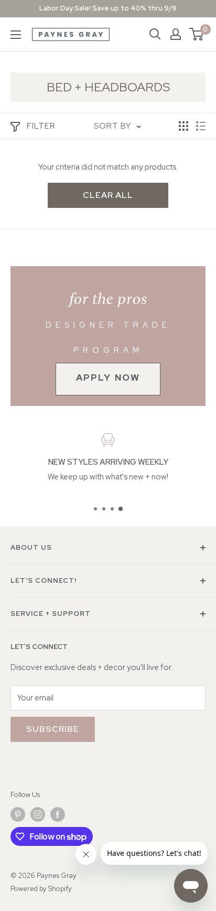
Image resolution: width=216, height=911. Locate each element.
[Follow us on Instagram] (37, 814)
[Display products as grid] (183, 126)
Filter (41, 126)
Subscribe (52, 729)
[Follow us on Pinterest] (17, 814)
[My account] (175, 34)
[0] (196, 34)
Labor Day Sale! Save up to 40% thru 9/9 (108, 8)
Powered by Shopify (41, 888)
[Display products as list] (201, 126)
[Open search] (155, 34)
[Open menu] (15, 34)
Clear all (108, 195)
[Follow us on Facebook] (57, 814)
